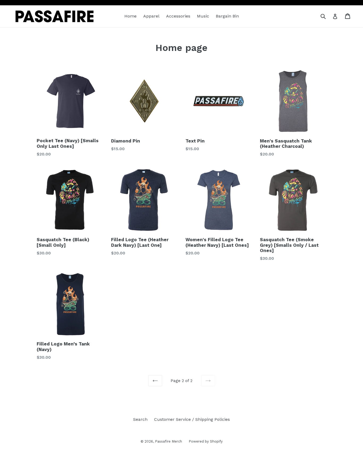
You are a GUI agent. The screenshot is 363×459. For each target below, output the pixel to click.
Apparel (151, 16)
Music (203, 16)
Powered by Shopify (206, 441)
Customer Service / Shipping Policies (192, 419)
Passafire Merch (168, 441)
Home (130, 16)
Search (140, 419)
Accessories (178, 16)
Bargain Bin (227, 16)
